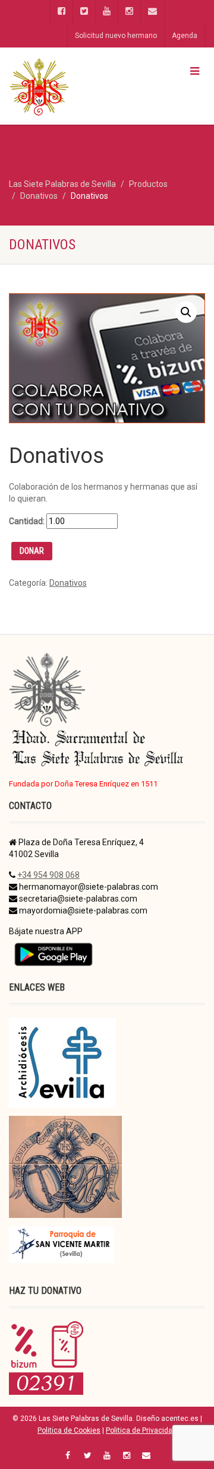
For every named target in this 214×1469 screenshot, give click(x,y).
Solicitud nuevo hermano (116, 35)
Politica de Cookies (68, 1430)
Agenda (184, 35)
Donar (32, 551)
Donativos (68, 583)
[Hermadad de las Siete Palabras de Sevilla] (71, 86)
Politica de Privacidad (141, 1430)
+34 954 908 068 (48, 875)
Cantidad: (27, 521)
